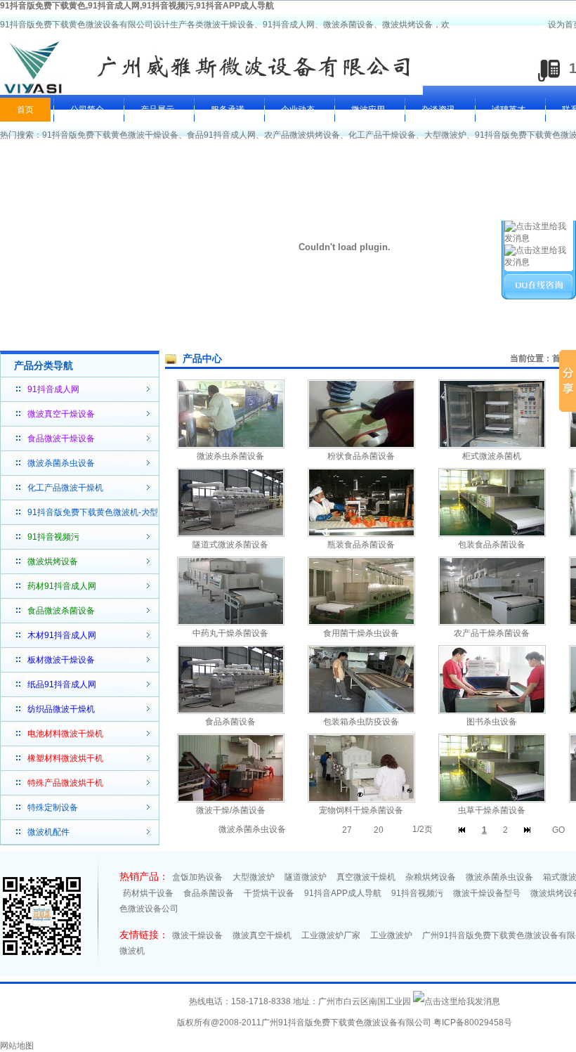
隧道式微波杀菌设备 (230, 545)
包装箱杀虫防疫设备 (361, 722)
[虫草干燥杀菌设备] (492, 800)
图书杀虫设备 (491, 722)
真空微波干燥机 (365, 877)
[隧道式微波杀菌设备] (230, 534)
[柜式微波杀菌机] (492, 445)
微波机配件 (48, 832)
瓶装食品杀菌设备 (361, 545)
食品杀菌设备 (230, 722)
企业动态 (298, 110)
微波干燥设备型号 (487, 893)
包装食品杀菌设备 (491, 545)
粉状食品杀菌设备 (361, 456)
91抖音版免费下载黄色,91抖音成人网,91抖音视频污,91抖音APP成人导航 (137, 6)
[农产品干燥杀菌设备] (492, 623)
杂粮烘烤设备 (430, 877)
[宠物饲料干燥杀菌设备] (361, 800)
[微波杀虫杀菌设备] (230, 445)
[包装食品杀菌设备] (492, 534)
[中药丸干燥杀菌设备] (230, 623)
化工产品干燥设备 (382, 135)
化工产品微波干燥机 (65, 488)
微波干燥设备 (197, 935)
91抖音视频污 (417, 893)
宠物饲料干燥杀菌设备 (361, 810)
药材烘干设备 (148, 893)
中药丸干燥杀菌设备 (230, 633)
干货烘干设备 (269, 893)
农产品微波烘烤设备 (302, 135)
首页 (25, 110)
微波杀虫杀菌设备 (230, 456)
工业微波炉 (391, 935)
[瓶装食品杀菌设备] (361, 534)
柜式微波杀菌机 (491, 456)
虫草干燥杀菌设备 (491, 810)
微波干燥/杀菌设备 (231, 810)
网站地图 (17, 1046)
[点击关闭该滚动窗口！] (539, 201)
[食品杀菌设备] (230, 711)
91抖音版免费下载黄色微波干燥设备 (110, 135)
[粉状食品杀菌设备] (361, 445)
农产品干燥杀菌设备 (492, 633)
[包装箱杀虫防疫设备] (361, 711)
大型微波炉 (445, 135)
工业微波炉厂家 (330, 935)
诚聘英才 (508, 110)
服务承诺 (227, 110)
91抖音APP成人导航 (342, 893)
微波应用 (368, 110)
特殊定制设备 (52, 807)
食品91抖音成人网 (221, 135)
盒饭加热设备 (197, 877)
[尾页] (527, 830)
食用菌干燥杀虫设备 (361, 633)
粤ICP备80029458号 (472, 1022)
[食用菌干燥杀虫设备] (361, 623)
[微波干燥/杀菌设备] (230, 800)
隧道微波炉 (305, 877)
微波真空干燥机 (262, 935)
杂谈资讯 (438, 110)
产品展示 (157, 110)
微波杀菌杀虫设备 (61, 463)
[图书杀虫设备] (492, 711)
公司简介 (87, 110)
